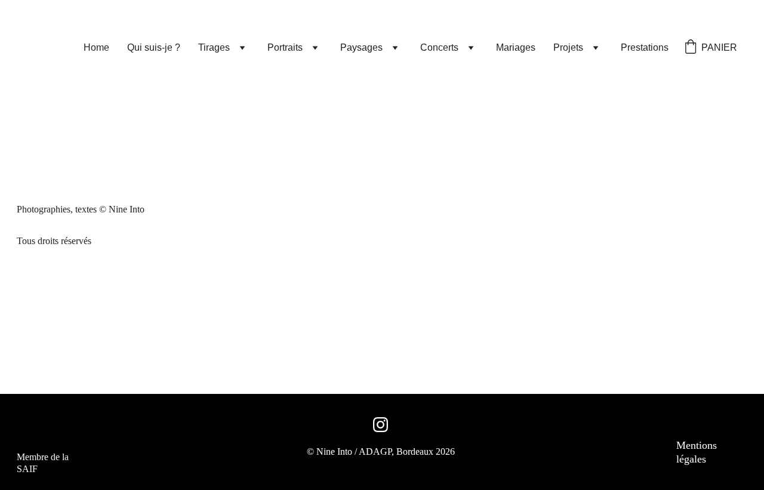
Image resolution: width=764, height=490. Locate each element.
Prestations (644, 47)
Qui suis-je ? (153, 47)
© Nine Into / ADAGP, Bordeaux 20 (376, 451)
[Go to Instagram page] (380, 424)
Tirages (214, 47)
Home (96, 47)
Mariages (515, 47)
